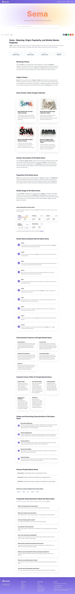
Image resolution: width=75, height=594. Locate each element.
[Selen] (37, 263)
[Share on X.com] (66, 35)
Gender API (42, 231)
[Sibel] (37, 281)
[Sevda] (37, 254)
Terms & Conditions (41, 587)
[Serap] (37, 290)
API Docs (68, 1)
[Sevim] (37, 308)
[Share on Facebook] (64, 35)
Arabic (37, 491)
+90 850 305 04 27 (58, 587)
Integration (59, 1)
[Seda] (37, 299)
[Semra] (37, 317)
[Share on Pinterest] (70, 35)
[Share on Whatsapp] (68, 35)
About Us (39, 585)
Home (2, 34)
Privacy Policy (40, 586)
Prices (64, 1)
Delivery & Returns (41, 589)
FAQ (22, 589)
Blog (72, 1)
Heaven (18, 491)
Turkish (32, 491)
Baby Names (7, 34)
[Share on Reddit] (73, 35)
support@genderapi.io (58, 585)
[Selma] (37, 245)
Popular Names (40, 590)
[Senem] (37, 327)
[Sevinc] (37, 272)
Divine (24, 491)
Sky (28, 491)
